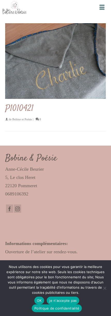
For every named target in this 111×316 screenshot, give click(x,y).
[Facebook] (9, 208)
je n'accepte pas (63, 300)
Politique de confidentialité (56, 308)
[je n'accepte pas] (104, 288)
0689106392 (16, 193)
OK (39, 300)
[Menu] (102, 7)
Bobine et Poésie (22, 119)
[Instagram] (17, 208)
